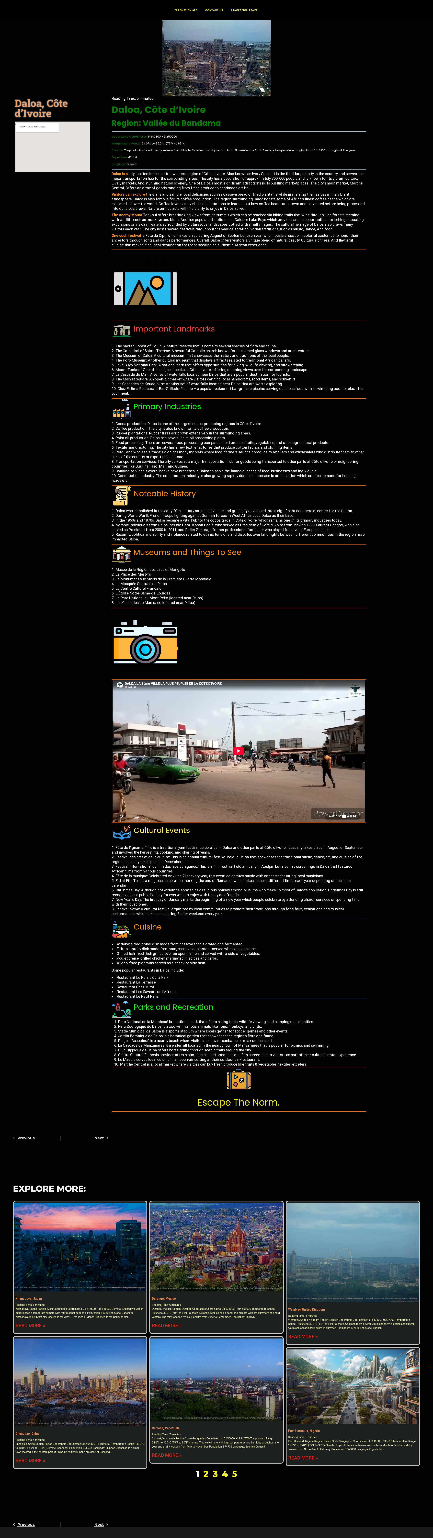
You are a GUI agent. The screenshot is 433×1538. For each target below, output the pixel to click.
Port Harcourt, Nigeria (304, 1431)
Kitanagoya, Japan (29, 1298)
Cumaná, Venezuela (166, 1428)
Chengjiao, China (27, 1433)
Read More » (30, 1325)
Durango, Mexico (164, 1298)
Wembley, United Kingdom (306, 1309)
